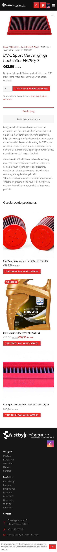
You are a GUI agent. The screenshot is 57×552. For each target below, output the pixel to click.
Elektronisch (9, 488)
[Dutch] (49, 3)
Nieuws (6, 467)
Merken (7, 455)
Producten (8, 459)
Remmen (7, 507)
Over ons (7, 463)
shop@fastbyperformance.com (23, 534)
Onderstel (8, 500)
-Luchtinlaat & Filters (30, 47)
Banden (7, 485)
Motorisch (14, 47)
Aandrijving (8, 481)
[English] (49, 7)
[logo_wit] (14, 5)
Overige (7, 503)
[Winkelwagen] (43, 5)
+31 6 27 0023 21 (16, 529)
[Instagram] (50, 443)
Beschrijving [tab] (29, 111)
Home (5, 47)
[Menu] (54, 5)
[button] (53, 15)
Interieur (7, 492)
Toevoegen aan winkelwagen (31, 88)
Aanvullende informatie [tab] (28, 119)
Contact (7, 470)
